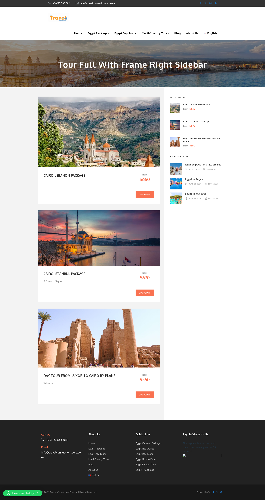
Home (78, 33)
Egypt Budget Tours (146, 464)
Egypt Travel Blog (145, 469)
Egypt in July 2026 (196, 193)
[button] (22, 493)
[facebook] (200, 3)
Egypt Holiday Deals (146, 459)
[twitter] (205, 3)
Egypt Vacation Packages (148, 443)
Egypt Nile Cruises (145, 448)
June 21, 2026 (195, 184)
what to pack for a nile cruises (203, 164)
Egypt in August (194, 179)
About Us (192, 33)
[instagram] (210, 3)
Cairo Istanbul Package (64, 274)
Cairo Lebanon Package (64, 175)
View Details (144, 195)
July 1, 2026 (194, 169)
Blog (177, 33)
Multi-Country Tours (155, 33)
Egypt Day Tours (125, 33)
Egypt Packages (98, 33)
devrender (212, 169)
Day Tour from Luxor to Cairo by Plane (79, 376)
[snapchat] (216, 3)
